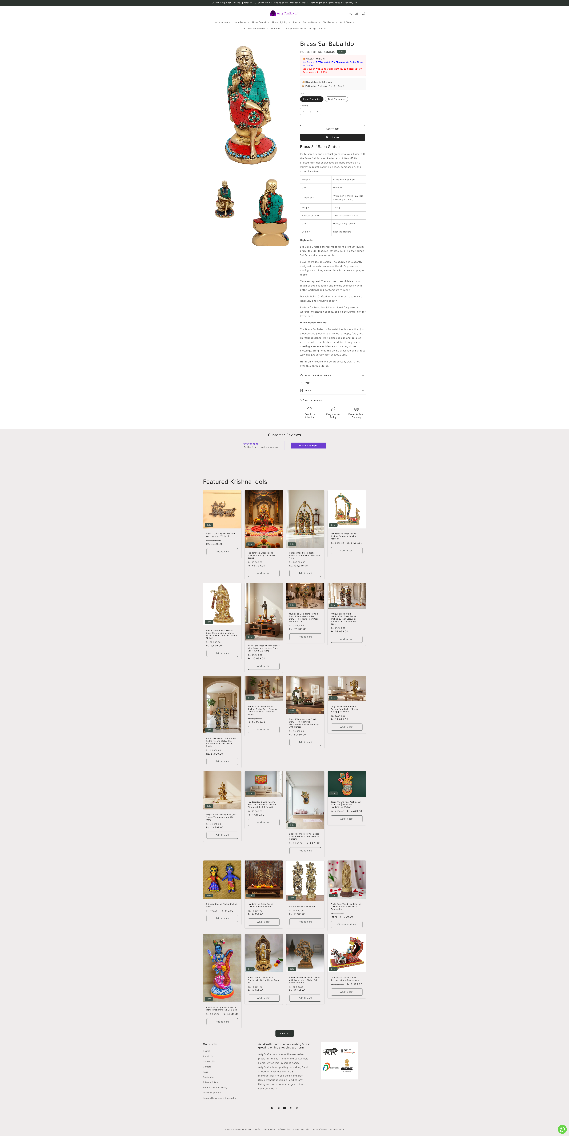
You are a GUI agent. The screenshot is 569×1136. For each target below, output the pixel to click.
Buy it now (332, 137)
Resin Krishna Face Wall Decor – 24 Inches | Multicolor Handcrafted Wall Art (347, 804)
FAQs (205, 1072)
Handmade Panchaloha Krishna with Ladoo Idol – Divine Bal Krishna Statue (304, 980)
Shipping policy (337, 1129)
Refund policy (284, 1129)
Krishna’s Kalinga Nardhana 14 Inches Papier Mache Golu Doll (221, 1008)
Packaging (208, 1077)
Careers (207, 1066)
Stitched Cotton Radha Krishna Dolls (221, 905)
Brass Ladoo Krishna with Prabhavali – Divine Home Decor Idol (264, 980)
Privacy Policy (210, 1082)
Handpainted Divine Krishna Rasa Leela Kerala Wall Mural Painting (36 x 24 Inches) (262, 804)
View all (284, 1033)
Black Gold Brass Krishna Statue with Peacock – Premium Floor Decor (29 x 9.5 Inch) (264, 648)
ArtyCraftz (237, 1129)
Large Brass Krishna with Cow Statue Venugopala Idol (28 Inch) (221, 817)
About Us (208, 1056)
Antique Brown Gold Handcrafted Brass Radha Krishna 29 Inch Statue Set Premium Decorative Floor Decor (344, 619)
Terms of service (320, 1129)
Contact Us (209, 1061)
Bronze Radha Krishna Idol (302, 906)
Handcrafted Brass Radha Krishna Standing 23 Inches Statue (261, 555)
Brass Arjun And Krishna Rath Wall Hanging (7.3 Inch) (221, 534)
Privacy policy (269, 1129)
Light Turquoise (311, 99)
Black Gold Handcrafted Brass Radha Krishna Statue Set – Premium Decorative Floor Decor (221, 742)
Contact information (301, 1129)
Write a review (308, 445)
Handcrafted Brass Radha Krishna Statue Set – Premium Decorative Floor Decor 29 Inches (263, 710)
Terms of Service (212, 1092)
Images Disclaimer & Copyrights (219, 1098)
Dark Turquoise (336, 99)
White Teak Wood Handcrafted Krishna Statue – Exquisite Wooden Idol (346, 906)
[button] (223, 22)
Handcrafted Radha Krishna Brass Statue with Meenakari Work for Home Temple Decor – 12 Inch (222, 634)
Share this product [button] (313, 400)
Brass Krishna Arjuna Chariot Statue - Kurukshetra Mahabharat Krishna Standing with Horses (304, 723)
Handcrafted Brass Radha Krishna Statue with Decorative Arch (304, 555)
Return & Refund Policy (215, 1087)
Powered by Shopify (251, 1129)
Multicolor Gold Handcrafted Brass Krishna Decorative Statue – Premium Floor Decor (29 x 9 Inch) (304, 618)
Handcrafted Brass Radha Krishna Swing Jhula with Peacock (343, 536)
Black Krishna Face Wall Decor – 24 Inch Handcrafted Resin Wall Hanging (305, 836)
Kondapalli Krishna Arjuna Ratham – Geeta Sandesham (345, 978)
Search (206, 1051)
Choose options (346, 924)
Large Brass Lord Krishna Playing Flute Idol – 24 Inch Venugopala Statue (344, 709)
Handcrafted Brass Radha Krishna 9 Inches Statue (260, 905)
